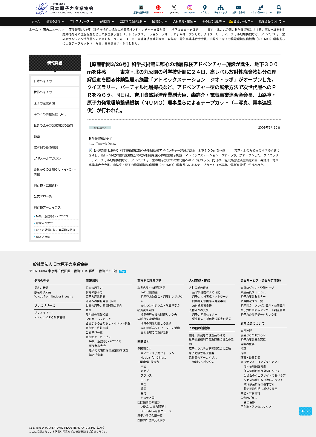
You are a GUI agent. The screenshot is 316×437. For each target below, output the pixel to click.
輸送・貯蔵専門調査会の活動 (207, 335)
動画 (37, 136)
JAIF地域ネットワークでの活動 (160, 328)
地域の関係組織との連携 (156, 323)
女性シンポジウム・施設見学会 (160, 305)
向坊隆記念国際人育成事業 (209, 301)
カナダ (145, 371)
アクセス (205, 7)
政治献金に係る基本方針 (259, 384)
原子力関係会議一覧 (150, 415)
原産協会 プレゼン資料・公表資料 (263, 305)
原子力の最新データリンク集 (259, 314)
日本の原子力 (43, 81)
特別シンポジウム (203, 361)
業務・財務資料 (250, 393)
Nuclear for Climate (153, 357)
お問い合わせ (239, 7)
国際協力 (157, 21)
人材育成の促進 (199, 287)
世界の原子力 (43, 92)
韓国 (143, 388)
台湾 (143, 393)
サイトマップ (221, 7)
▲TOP (305, 411)
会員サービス (242, 21)
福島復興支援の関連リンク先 (159, 314)
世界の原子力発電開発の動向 (53, 125)
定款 (243, 353)
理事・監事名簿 (250, 357)
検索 (279, 7)
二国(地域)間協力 (148, 361)
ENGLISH (158, 7)
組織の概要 (248, 344)
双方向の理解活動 (131, 21)
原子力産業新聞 (141, 7)
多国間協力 (144, 348)
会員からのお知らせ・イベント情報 (55, 171)
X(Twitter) (174, 7)
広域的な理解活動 (148, 318)
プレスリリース (80, 21)
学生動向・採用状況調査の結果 (213, 318)
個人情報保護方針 (255, 366)
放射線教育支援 (202, 305)
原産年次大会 (44, 223)
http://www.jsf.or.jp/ (102, 143)
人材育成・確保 (183, 21)
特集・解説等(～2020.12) (52, 216)
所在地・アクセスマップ (256, 406)
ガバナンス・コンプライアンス (260, 361)
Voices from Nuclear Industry (53, 296)
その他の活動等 (212, 21)
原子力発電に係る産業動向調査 (55, 230)
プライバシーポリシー (261, 7)
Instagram (190, 7)
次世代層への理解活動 (151, 287)
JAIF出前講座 (149, 292)
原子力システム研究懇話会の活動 (210, 348)
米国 (143, 366)
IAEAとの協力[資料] (153, 406)
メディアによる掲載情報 (49, 317)
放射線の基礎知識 (46, 147)
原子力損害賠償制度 (201, 353)
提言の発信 (53, 21)
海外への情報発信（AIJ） (51, 114)
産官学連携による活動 (206, 292)
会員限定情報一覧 (252, 301)
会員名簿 (249, 402)
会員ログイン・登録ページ (257, 287)
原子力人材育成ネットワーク (210, 296)
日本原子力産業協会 (66, 8)
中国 (143, 384)
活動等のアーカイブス (203, 357)
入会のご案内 (249, 397)
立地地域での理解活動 (155, 332)
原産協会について (270, 21)
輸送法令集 (43, 237)
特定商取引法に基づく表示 (260, 388)
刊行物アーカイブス (47, 207)
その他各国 (148, 397)
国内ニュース (100, 127)
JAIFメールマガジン (47, 158)
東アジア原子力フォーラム (157, 353)
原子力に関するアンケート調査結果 (263, 310)
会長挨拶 (246, 330)
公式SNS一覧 (43, 196)
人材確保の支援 (199, 310)
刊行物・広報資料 (46, 185)
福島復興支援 (145, 310)
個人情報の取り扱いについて (262, 371)
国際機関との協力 (148, 402)
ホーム (36, 21)
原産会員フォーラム (253, 292)
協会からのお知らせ (253, 335)
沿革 (243, 348)
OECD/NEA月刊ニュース (156, 411)
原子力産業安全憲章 (253, 339)
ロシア (145, 380)
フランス (146, 375)
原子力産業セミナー (204, 314)
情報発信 (104, 21)
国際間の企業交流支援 (151, 420)
